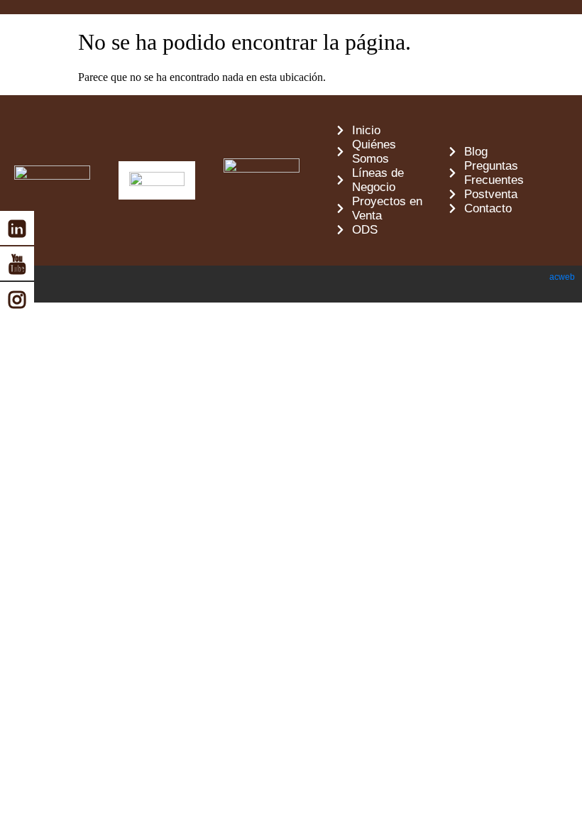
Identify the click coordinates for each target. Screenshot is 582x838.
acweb (562, 277)
